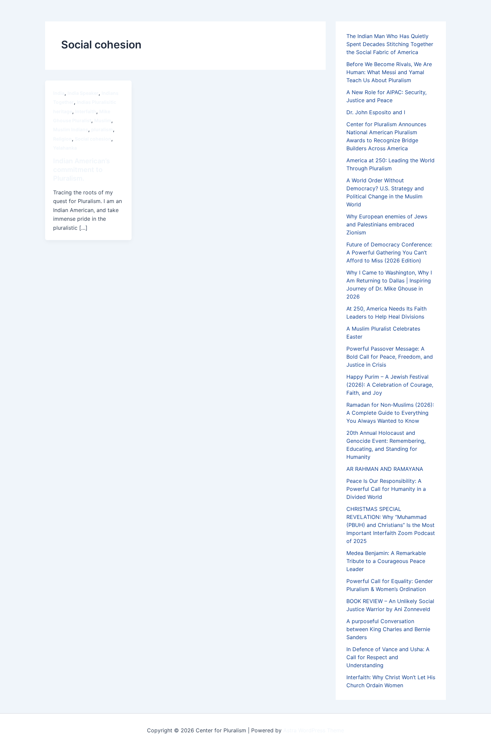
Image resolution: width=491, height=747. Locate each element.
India (58, 93)
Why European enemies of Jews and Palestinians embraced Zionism (386, 224)
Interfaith (85, 111)
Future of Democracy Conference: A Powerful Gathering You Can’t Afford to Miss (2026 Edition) (389, 252)
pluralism (102, 129)
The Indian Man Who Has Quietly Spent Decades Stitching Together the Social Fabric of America (389, 44)
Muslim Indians (70, 129)
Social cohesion (93, 139)
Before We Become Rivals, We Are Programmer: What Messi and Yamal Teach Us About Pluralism (389, 72)
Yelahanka (65, 148)
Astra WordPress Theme (313, 730)
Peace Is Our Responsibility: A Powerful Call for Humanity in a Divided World (386, 489)
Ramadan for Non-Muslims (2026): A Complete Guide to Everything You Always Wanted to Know (390, 412)
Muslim (102, 120)
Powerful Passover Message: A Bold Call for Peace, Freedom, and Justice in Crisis (389, 356)
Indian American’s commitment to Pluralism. (81, 169)
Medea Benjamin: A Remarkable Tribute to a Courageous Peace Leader (386, 561)
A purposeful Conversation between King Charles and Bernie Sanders (388, 629)
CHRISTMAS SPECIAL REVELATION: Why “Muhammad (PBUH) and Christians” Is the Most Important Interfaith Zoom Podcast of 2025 (390, 525)
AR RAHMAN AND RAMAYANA (384, 468)
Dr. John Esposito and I (375, 112)
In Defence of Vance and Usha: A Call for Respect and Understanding (388, 657)
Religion (62, 139)
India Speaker (83, 93)
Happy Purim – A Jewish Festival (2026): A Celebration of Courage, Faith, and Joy (389, 384)
